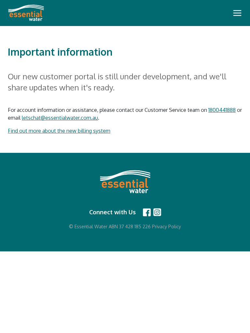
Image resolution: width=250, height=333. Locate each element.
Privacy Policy (166, 226)
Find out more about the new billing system (59, 130)
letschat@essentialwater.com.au (60, 117)
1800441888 (222, 110)
